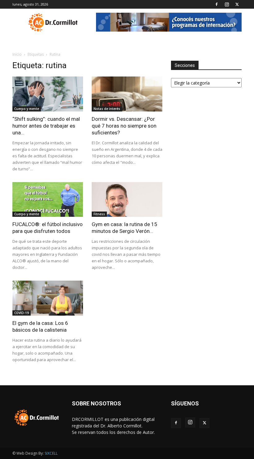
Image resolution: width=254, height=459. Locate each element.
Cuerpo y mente (26, 109)
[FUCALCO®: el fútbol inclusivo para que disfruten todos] (47, 199)
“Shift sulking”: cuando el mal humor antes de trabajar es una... (46, 126)
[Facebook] (216, 4)
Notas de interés (107, 109)
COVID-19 (21, 313)
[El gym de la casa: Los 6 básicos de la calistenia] (47, 298)
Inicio (17, 54)
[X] (237, 4)
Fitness (99, 214)
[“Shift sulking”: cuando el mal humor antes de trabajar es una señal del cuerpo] (47, 93)
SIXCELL (51, 453)
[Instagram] (226, 4)
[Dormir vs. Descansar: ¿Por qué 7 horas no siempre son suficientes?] (127, 93)
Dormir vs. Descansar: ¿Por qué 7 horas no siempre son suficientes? (124, 126)
